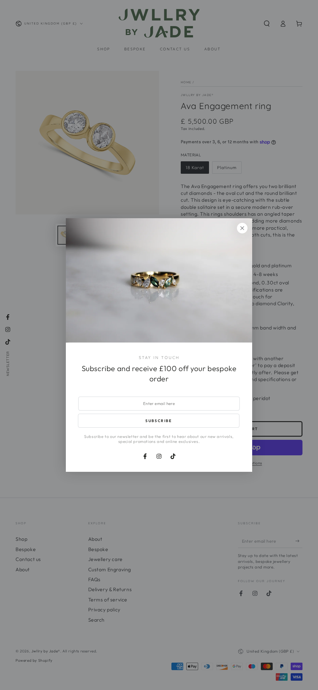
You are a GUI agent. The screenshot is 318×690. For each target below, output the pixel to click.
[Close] (242, 228)
